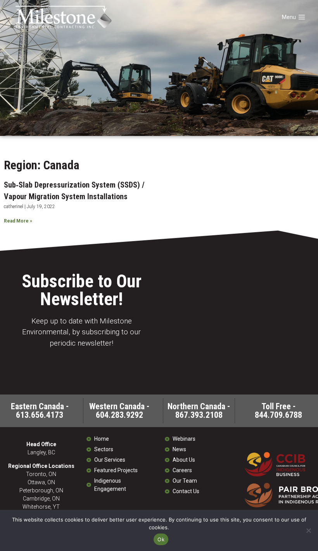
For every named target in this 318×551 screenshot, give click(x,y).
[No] (308, 530)
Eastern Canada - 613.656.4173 (40, 411)
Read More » (18, 221)
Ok (160, 539)
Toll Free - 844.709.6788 (278, 411)
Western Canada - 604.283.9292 (119, 411)
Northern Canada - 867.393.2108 (199, 411)
